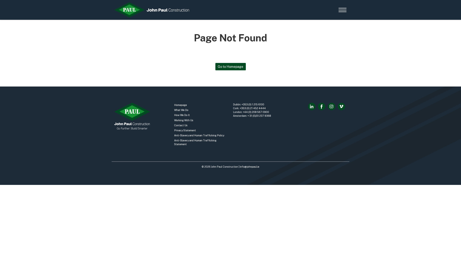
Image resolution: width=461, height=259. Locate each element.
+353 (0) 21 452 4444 (253, 108)
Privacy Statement (185, 130)
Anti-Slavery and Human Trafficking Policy (199, 135)
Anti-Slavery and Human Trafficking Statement (195, 142)
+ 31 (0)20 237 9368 (259, 115)
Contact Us (180, 125)
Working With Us (183, 120)
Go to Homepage (230, 67)
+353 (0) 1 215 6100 (252, 104)
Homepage (180, 105)
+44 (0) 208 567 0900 (256, 112)
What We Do (181, 110)
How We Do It (182, 115)
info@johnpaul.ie (249, 166)
